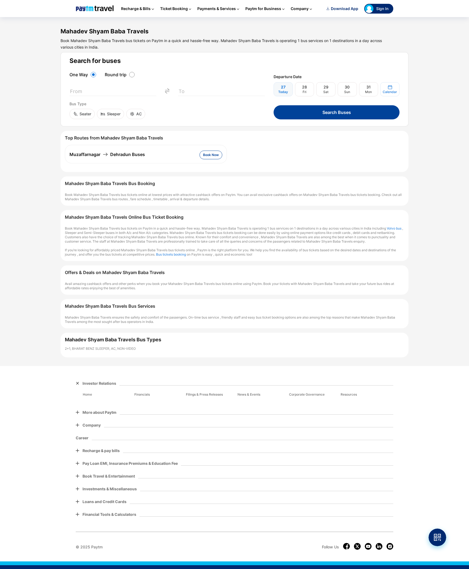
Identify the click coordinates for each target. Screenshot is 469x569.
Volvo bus (394, 228)
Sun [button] (347, 92)
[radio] (83, 74)
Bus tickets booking (171, 254)
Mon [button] (368, 92)
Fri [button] (304, 92)
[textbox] (112, 92)
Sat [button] (325, 92)
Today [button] (283, 92)
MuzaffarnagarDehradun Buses (107, 154)
